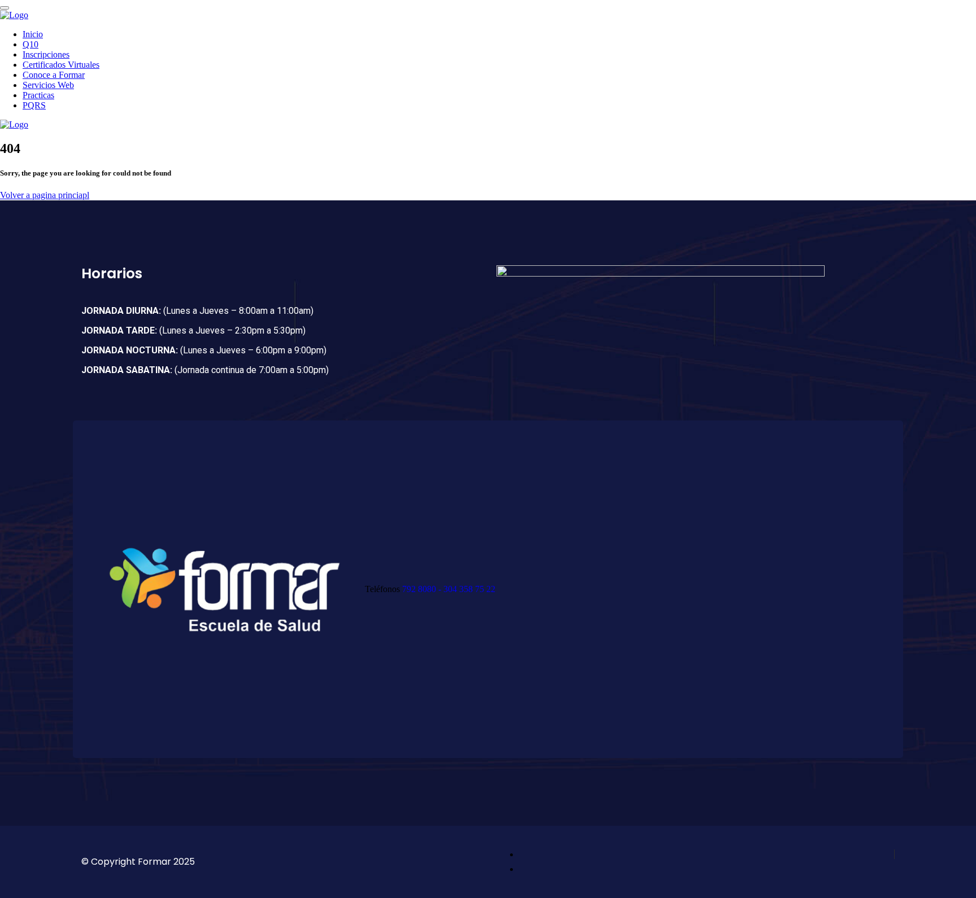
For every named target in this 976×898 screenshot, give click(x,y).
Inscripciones (46, 54)
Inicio (33, 34)
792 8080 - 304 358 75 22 (448, 589)
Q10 (30, 44)
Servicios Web (48, 85)
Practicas (38, 95)
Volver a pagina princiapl (44, 195)
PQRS (34, 105)
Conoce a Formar (54, 75)
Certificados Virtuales (61, 64)
